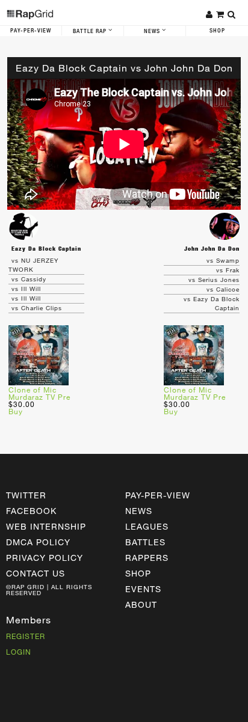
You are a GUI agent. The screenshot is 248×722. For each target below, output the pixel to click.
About (141, 604)
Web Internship (46, 526)
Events (143, 589)
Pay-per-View (157, 495)
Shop (217, 30)
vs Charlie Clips (36, 307)
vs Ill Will (26, 288)
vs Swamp (223, 260)
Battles (145, 542)
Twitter (26, 495)
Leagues (147, 526)
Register (25, 636)
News (153, 31)
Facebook (31, 511)
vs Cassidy (28, 279)
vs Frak (228, 270)
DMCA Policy (38, 542)
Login (18, 651)
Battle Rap (90, 31)
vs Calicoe (223, 289)
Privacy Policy (44, 557)
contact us (35, 573)
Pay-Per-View (30, 30)
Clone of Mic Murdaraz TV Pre (39, 393)
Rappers (147, 557)
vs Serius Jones (214, 279)
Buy (15, 411)
